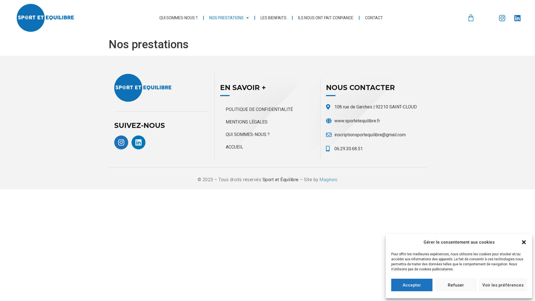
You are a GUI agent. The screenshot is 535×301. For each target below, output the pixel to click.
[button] (524, 242)
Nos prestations (226, 18)
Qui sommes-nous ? (178, 18)
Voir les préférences (503, 285)
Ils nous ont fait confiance (325, 18)
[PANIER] (471, 18)
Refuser (456, 285)
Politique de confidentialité (259, 109)
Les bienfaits (273, 18)
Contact (374, 18)
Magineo (329, 179)
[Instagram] (502, 18)
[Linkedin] (517, 18)
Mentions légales (247, 122)
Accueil (234, 147)
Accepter (412, 285)
